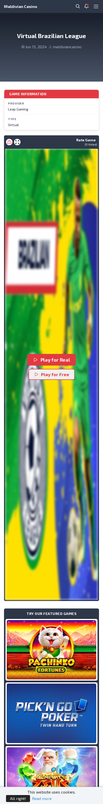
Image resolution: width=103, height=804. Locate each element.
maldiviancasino (67, 46)
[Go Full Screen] (17, 142)
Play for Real (55, 359)
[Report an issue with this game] (9, 142)
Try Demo (51, 649)
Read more (42, 798)
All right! (18, 798)
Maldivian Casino (20, 6)
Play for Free (55, 374)
